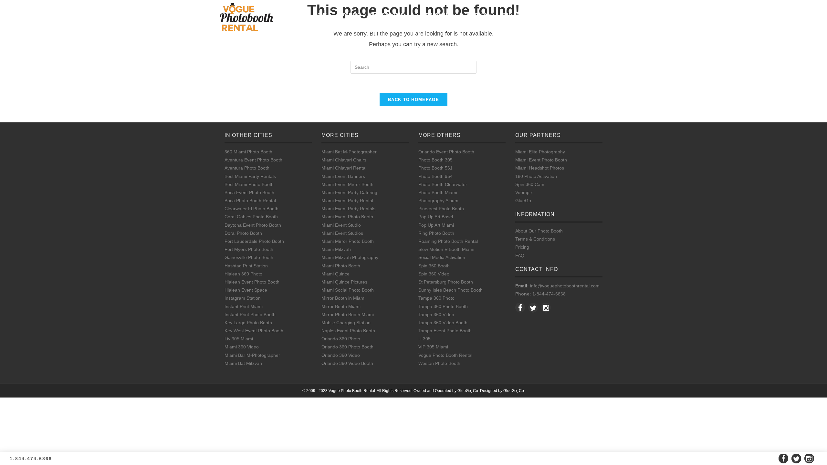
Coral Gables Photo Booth (251, 216)
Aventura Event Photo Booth (253, 159)
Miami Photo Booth (340, 265)
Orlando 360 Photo (340, 338)
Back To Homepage (413, 99)
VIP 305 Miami (433, 346)
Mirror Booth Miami (341, 306)
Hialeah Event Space (246, 290)
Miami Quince (335, 273)
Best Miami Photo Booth (249, 184)
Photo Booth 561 (435, 167)
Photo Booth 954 (435, 176)
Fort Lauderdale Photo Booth (254, 241)
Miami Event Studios (342, 233)
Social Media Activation (441, 257)
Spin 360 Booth (434, 265)
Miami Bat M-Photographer (349, 151)
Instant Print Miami (244, 306)
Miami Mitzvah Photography (349, 257)
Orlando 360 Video (340, 355)
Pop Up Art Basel (435, 216)
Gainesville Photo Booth (249, 257)
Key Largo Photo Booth (248, 322)
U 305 (424, 338)
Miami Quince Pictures (344, 281)
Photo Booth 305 (435, 159)
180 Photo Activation (536, 176)
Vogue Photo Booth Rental (445, 355)
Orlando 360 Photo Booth (347, 346)
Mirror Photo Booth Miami (347, 314)
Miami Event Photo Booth (347, 216)
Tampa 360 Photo (436, 298)
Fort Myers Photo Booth (249, 249)
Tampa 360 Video (436, 314)
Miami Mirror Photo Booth (347, 241)
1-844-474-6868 (549, 293)
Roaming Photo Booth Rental (448, 241)
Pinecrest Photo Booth (441, 208)
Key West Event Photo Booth (254, 330)
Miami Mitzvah (336, 249)
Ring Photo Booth (436, 233)
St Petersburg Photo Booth (445, 281)
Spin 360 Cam (529, 184)
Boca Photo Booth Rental (250, 200)
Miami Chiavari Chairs (343, 159)
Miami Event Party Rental (347, 200)
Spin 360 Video (433, 273)
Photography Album (438, 200)
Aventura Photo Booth (247, 167)
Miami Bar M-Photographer (252, 355)
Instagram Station (243, 298)
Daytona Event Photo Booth (253, 225)
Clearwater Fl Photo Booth (251, 208)
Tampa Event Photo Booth (445, 330)
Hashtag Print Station (246, 265)
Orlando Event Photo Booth (446, 151)
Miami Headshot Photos (539, 167)
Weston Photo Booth (439, 363)
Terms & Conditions (535, 239)
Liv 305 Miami (239, 338)
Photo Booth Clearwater (442, 184)
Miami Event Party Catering (349, 192)
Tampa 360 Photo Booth (443, 306)
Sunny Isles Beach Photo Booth (450, 290)
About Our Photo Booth (539, 230)
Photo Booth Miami (437, 192)
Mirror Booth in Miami (343, 298)
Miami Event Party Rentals (348, 208)
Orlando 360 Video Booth (347, 363)
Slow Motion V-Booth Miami (446, 249)
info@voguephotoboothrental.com (565, 285)
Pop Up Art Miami (436, 225)
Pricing (522, 247)
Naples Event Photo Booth (348, 330)
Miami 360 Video (242, 346)
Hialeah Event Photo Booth (252, 281)
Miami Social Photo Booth (347, 290)
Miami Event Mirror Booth (347, 184)
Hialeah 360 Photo (243, 273)
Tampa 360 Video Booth (442, 322)
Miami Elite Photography (540, 151)
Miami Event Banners (343, 176)
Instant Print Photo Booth (250, 314)
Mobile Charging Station (346, 322)
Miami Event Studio (341, 225)
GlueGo (523, 200)
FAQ (519, 255)
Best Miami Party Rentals (250, 176)
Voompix (524, 192)
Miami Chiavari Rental (343, 167)
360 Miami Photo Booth (248, 151)
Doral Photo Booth (243, 233)
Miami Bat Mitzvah (243, 363)
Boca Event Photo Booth (249, 192)
